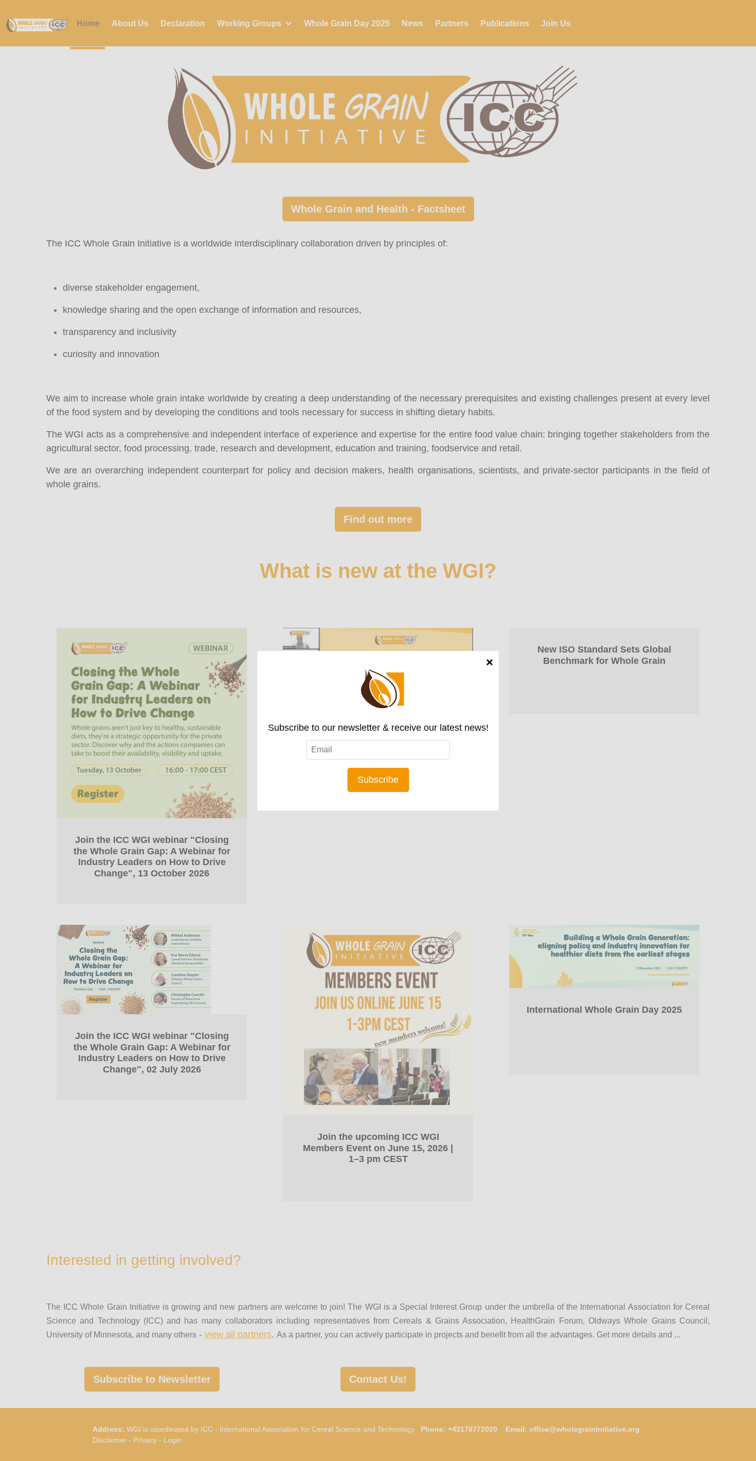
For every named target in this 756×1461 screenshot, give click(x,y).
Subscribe (378, 779)
